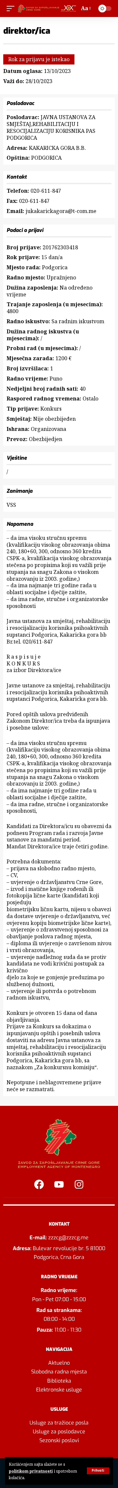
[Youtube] (59, 1184)
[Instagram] (79, 1184)
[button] (98, 1470)
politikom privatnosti (31, 1471)
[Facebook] (39, 1184)
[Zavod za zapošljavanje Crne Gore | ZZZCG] (48, 8)
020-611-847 (45, 190)
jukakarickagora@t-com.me (61, 211)
